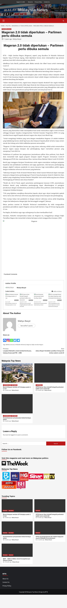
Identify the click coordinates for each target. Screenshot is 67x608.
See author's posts (27, 326)
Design (41, 592)
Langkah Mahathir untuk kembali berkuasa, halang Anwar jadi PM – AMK (17, 351)
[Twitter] (14, 339)
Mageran (28, 344)
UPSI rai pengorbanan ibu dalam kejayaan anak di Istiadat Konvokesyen (54, 305)
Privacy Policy (38, 2)
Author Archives (57, 291)
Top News (14, 385)
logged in (13, 435)
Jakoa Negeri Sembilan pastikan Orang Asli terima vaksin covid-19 (50, 351)
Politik (3, 29)
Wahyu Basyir (17, 39)
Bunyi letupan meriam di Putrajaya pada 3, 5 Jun (11, 304)
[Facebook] (4, 339)
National (9, 29)
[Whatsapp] (11, 339)
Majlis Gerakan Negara (37, 344)
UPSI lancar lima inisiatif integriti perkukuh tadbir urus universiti (26, 305)
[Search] (63, 20)
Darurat (12, 344)
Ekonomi (5, 555)
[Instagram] (8, 339)
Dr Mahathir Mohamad (20, 344)
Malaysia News (33, 10)
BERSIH (8, 344)
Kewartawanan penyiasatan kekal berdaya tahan (40, 304)
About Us (30, 2)
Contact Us (47, 2)
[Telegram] (18, 339)
